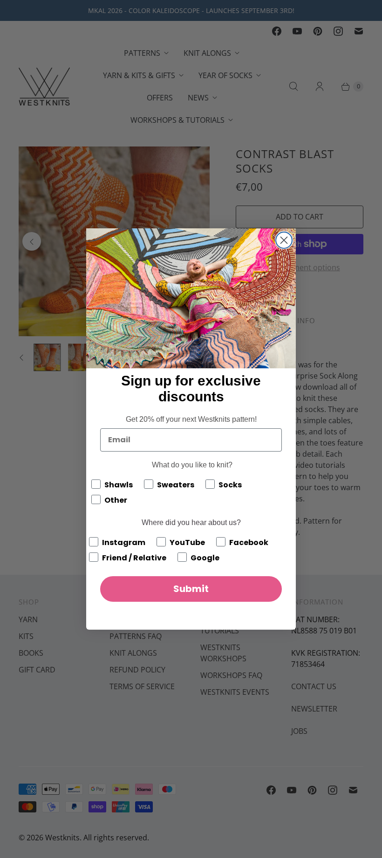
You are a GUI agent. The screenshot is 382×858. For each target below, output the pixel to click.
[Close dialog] (284, 240)
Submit (191, 588)
